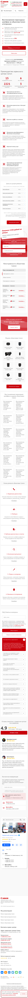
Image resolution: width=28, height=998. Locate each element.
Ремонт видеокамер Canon (7, 914)
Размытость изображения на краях (6, 307)
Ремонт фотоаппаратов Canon (8, 917)
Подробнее (14, 500)
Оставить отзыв (14, 732)
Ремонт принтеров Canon (7, 920)
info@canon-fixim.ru (6, 944)
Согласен (24, 993)
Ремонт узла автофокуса (7, 196)
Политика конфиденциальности (14, 983)
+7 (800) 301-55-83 (17, 2)
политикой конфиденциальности (16, 254)
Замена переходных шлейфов (8, 200)
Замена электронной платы (8, 193)
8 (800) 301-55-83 (5, 940)
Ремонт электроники (7, 208)
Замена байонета (6, 189)
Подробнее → (22, 290)
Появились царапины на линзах (5, 290)
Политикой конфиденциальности (17, 791)
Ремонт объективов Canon (7, 923)
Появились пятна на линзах (6, 296)
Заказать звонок (14, 327)
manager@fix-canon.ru (6, 947)
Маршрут (7, 844)
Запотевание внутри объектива (5, 301)
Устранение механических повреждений (8, 205)
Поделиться (2, 972)
